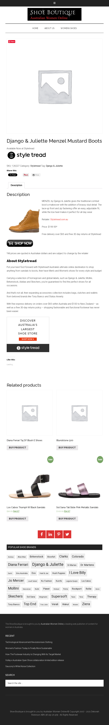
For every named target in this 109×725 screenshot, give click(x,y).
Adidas (11, 557)
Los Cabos (86, 581)
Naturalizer (27, 589)
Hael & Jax (44, 573)
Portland (56, 589)
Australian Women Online (52, 624)
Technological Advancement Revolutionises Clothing (28, 642)
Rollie (88, 588)
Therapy (91, 596)
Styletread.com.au (59, 219)
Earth (10, 573)
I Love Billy (77, 573)
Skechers (15, 596)
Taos (73, 597)
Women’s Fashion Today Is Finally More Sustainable (28, 648)
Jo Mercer (16, 581)
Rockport (77, 588)
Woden (75, 605)
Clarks (63, 556)
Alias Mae (22, 557)
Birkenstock (36, 556)
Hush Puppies (58, 573)
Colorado (78, 556)
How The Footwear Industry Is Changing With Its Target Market (33, 654)
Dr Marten (72, 565)
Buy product (17, 447)
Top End (30, 604)
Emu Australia (22, 573)
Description (16, 185)
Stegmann (43, 597)
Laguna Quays (71, 581)
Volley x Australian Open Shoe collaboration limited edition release (34, 660)
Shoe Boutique (54, 14)
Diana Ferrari (18, 565)
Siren (97, 589)
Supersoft (59, 596)
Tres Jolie (44, 605)
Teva (81, 597)
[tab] (16, 185)
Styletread (35, 166)
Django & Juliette (54, 166)
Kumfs (59, 581)
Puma (65, 589)
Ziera (86, 604)
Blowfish (51, 557)
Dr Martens (87, 565)
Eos (34, 573)
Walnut (65, 604)
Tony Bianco (14, 604)
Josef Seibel (32, 581)
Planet (46, 588)
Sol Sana (31, 597)
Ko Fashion (46, 581)
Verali (55, 604)
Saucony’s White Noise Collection (20, 666)
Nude (37, 589)
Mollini (13, 588)
